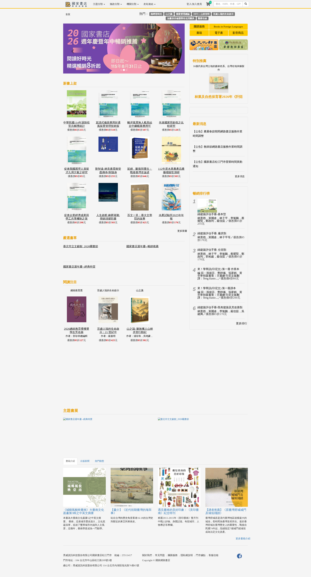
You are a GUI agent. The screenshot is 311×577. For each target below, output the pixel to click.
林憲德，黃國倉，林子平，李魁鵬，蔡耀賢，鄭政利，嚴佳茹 (220, 219)
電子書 (219, 32)
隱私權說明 (187, 555)
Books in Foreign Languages (228, 26)
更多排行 (241, 323)
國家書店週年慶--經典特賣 (79, 266)
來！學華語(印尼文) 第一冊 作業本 (218, 269)
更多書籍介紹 (243, 538)
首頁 (68, 14)
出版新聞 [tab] (84, 461)
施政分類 (115, 4)
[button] (72, 50)
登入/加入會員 (194, 4)
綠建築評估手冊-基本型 (211, 214)
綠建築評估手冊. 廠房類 (211, 233)
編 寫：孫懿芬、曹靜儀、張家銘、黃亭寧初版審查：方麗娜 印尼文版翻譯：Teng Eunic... (219, 275)
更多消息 (240, 176)
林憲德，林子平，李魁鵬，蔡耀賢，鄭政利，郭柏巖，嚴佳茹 (220, 255)
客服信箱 (213, 555)
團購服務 (199, 26)
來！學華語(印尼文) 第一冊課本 (216, 288)
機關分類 (132, 4)
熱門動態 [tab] (99, 461)
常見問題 (160, 555)
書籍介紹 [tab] (70, 461)
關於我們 (147, 555)
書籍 (199, 32)
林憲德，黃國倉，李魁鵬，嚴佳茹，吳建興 (220, 313)
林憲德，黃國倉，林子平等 (213, 237)
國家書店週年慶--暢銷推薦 (142, 246)
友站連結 (149, 4)
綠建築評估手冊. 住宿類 (211, 249)
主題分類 (98, 4)
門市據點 (201, 555)
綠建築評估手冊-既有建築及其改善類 (219, 307)
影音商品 (238, 32)
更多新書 (182, 231)
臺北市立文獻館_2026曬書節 (80, 246)
